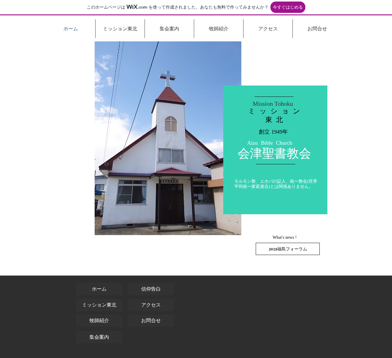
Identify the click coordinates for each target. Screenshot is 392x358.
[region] (275, 150)
